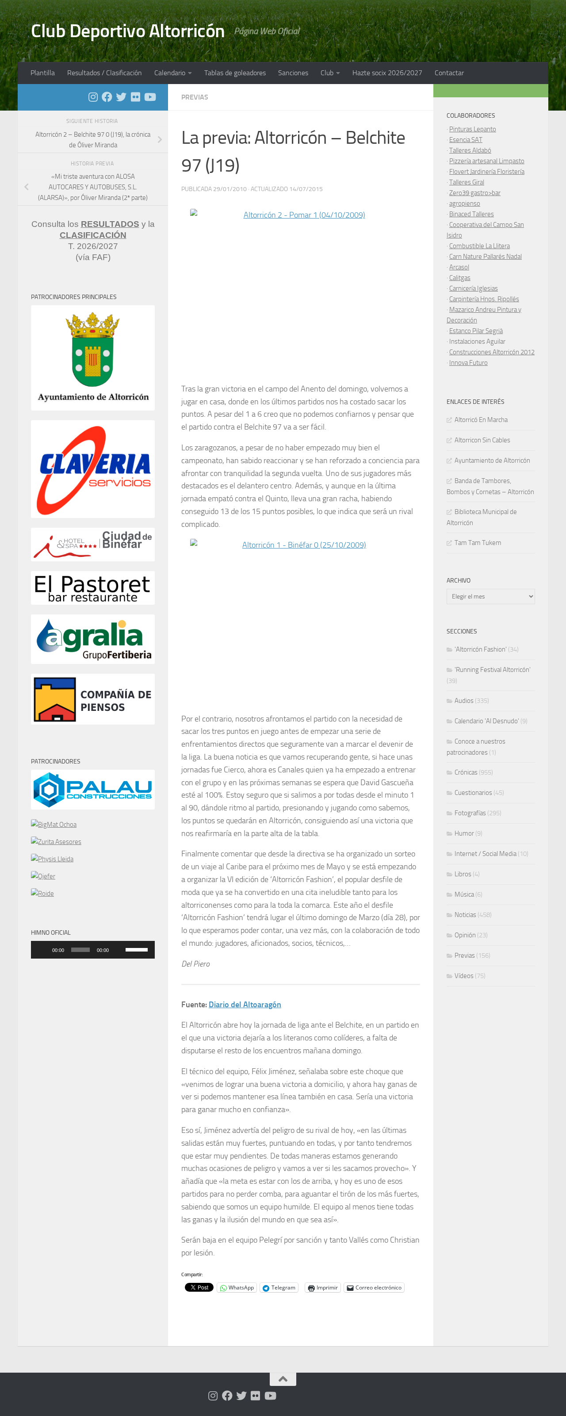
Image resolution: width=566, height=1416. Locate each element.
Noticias (465, 915)
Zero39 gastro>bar (475, 193)
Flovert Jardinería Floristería (486, 172)
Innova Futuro (468, 363)
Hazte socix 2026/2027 (387, 73)
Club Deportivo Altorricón (128, 31)
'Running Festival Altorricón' (493, 670)
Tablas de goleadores (235, 73)
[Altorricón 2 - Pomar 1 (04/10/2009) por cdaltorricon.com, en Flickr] (300, 292)
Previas (194, 97)
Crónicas (466, 772)
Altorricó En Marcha (481, 420)
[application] (93, 950)
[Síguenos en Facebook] (107, 97)
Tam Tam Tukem (478, 543)
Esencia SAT (465, 140)
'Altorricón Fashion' (481, 649)
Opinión (465, 935)
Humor (464, 833)
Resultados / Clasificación (104, 73)
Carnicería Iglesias (473, 288)
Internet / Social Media (485, 854)
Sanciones (293, 73)
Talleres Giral (466, 182)
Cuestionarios (473, 793)
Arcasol (459, 267)
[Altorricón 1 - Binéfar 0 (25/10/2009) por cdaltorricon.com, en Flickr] (300, 622)
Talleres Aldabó (470, 150)
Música (464, 894)
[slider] (138, 949)
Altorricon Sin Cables (482, 440)
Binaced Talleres (471, 214)
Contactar (449, 73)
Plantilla (43, 73)
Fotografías (470, 813)
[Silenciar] (118, 949)
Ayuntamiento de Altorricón (492, 460)
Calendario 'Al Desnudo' (487, 721)
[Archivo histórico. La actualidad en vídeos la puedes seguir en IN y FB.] (149, 97)
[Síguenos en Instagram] (93, 97)
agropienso (464, 203)
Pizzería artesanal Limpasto (486, 161)
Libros (463, 874)
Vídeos (464, 976)
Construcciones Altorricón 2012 (492, 352)
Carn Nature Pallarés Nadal (485, 257)
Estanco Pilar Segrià (476, 331)
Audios (464, 701)
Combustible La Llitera (479, 246)
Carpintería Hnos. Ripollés (484, 299)
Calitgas (459, 278)
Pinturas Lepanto (472, 129)
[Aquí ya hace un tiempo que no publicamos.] (121, 97)
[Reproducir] (42, 949)
